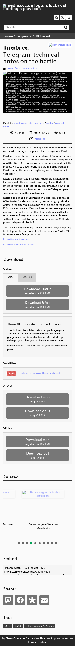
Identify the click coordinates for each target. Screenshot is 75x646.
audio (49, 123)
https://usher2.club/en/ (16, 239)
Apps (53, 638)
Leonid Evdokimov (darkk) (21, 68)
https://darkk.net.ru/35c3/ (18, 244)
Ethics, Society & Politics (39, 626)
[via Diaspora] (32, 600)
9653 (18, 626)
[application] (37, 92)
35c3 (7, 626)
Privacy (32, 642)
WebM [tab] (27, 277)
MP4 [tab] (11, 277)
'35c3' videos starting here (29, 123)
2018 (35, 36)
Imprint (65, 638)
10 (56, 543)
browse (8, 36)
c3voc (43, 642)
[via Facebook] (20, 600)
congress (22, 36)
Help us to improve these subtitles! (39, 373)
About (43, 638)
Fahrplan (40, 139)
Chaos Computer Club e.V (20, 638)
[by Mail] (44, 600)
